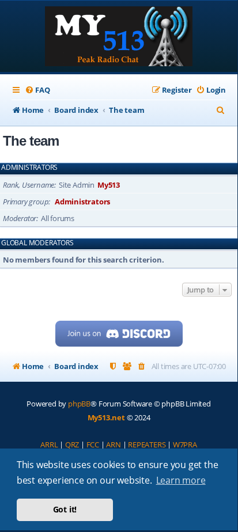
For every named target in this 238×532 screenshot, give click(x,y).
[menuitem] (37, 90)
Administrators (29, 167)
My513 (108, 185)
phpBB (79, 403)
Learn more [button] (181, 480)
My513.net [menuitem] (106, 417)
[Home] (118, 37)
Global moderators (37, 243)
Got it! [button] (65, 509)
